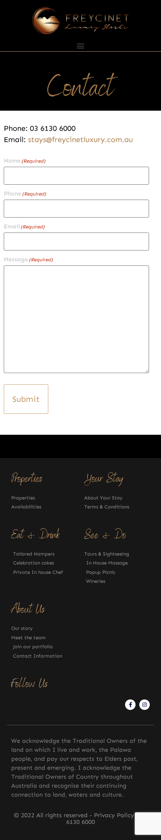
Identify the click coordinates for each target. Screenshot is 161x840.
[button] (81, 45)
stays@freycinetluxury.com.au (80, 139)
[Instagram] (144, 704)
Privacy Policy (115, 815)
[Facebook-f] (130, 704)
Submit (26, 399)
